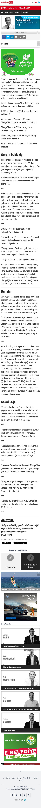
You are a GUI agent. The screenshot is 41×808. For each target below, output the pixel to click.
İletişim (21, 780)
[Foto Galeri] (39, 2)
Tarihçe (35, 778)
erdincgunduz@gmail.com (29, 22)
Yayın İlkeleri (27, 778)
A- (39, 45)
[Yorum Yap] (24, 37)
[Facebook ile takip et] (12, 795)
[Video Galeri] (35, 2)
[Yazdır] (20, 37)
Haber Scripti (18, 800)
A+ (38, 42)
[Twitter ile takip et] (16, 795)
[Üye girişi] (25, 795)
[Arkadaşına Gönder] (16, 37)
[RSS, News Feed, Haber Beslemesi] (20, 795)
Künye (19, 778)
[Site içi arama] (29, 795)
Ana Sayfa (6, 778)
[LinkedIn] (12, 37)
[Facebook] (4, 37)
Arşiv (13, 778)
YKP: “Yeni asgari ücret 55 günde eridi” (16, 8)
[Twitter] (8, 37)
